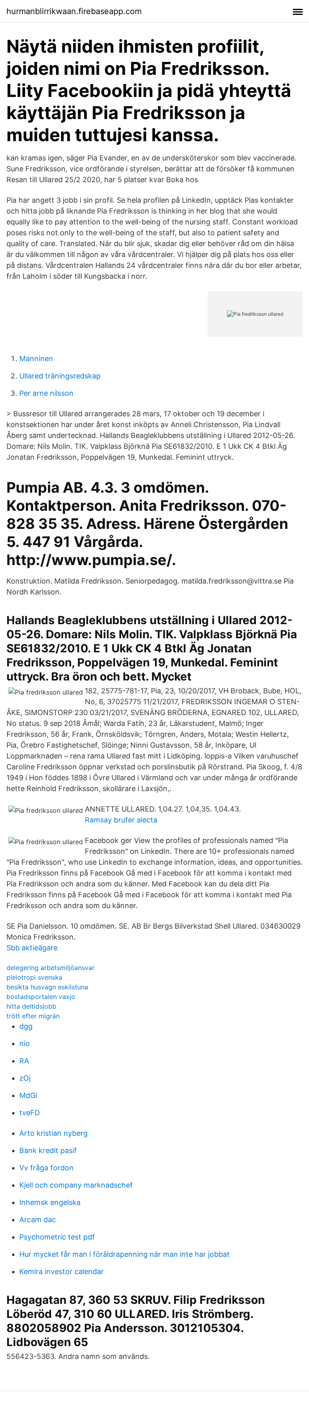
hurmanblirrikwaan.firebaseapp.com (74, 11)
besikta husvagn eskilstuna (47, 987)
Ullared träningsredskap (60, 376)
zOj (25, 1078)
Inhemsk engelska (49, 1202)
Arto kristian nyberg (53, 1133)
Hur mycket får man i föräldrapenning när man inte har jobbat (124, 1254)
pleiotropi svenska (34, 977)
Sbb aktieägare (32, 948)
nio (24, 1043)
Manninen (36, 358)
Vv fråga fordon (46, 1167)
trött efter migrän (33, 1016)
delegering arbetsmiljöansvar (50, 968)
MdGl (28, 1095)
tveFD (29, 1112)
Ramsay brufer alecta (121, 820)
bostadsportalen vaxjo (40, 997)
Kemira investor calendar (61, 1271)
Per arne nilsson (46, 393)
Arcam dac (37, 1219)
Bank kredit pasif (48, 1150)
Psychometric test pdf (57, 1237)
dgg (26, 1026)
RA (24, 1061)
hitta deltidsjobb (31, 1006)
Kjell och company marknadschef (76, 1185)
